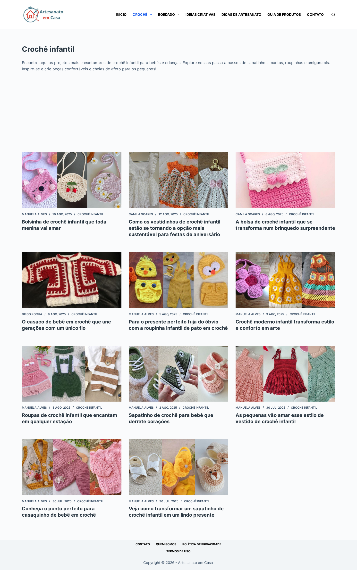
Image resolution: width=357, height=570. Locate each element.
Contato (315, 14)
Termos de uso (178, 551)
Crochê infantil (90, 214)
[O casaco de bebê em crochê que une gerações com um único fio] (71, 280)
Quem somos (166, 544)
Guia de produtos (284, 14)
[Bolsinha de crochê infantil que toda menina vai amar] (71, 180)
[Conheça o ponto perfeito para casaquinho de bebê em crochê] (71, 467)
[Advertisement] (178, 109)
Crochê (140, 14)
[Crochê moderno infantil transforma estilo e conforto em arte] (285, 280)
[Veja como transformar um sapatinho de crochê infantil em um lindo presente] (178, 467)
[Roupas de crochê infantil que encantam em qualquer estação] (71, 374)
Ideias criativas (200, 14)
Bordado (166, 14)
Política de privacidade (201, 544)
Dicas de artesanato (241, 14)
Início (121, 14)
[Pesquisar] (333, 15)
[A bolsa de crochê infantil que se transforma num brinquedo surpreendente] (285, 180)
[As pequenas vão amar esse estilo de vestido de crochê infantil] (285, 374)
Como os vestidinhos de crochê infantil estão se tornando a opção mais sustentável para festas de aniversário (174, 228)
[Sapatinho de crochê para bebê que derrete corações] (178, 374)
